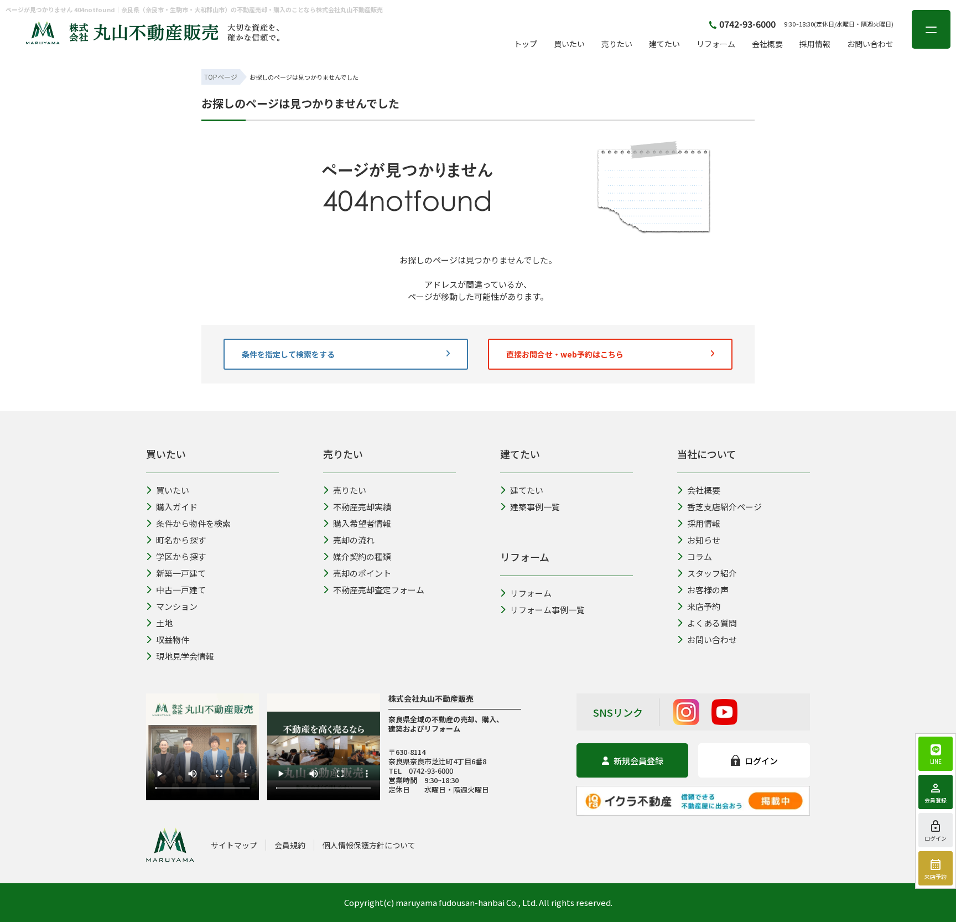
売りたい (616, 43)
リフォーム (716, 43)
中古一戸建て (181, 590)
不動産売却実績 (362, 507)
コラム (699, 556)
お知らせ (703, 540)
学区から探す (181, 556)
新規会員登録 (638, 760)
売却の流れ (354, 540)
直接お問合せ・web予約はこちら (565, 354)
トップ (525, 43)
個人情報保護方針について (369, 845)
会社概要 (767, 43)
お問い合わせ (870, 43)
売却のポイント (362, 573)
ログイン (761, 760)
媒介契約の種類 (362, 556)
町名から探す (181, 540)
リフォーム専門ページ (560, 400)
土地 (164, 623)
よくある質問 (712, 623)
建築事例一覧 (535, 507)
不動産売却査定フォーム (378, 590)
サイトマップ (234, 845)
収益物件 (172, 639)
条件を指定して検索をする (288, 354)
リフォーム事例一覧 (547, 609)
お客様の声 (708, 590)
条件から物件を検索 (271, 400)
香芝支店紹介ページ (724, 507)
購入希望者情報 (394, 400)
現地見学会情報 (185, 656)
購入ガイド (177, 507)
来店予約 (703, 606)
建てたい (664, 43)
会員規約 (289, 845)
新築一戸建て (181, 573)
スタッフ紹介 (712, 573)
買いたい (569, 43)
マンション (177, 606)
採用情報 (814, 43)
